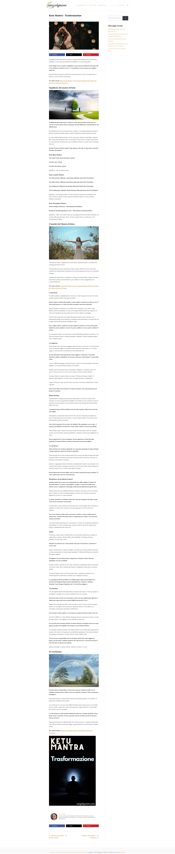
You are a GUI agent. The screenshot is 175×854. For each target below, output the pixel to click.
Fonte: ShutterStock (74, 51)
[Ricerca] (125, 18)
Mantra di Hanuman (62, 83)
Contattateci (72, 852)
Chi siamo (65, 852)
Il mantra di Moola (81, 286)
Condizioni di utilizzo (81, 852)
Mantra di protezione (66, 730)
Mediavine (123, 852)
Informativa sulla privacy (55, 852)
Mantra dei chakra (61, 288)
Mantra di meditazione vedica (68, 80)
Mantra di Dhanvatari (83, 80)
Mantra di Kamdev (79, 730)
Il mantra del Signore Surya (68, 286)
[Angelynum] (57, 5)
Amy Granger (52, 18)
